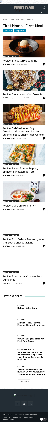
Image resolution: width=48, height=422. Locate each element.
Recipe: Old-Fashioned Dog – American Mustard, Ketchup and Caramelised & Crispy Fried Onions (23, 131)
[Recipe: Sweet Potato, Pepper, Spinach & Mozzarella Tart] (24, 154)
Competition (8, 31)
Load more (23, 381)
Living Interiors (20, 31)
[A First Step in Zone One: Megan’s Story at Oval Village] (9, 322)
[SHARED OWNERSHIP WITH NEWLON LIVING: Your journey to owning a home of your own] (9, 370)
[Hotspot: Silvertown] (9, 306)
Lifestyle (12, 20)
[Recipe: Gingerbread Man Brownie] (24, 80)
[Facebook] (17, 403)
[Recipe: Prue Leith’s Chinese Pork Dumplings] (24, 262)
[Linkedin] (30, 403)
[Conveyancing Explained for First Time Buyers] (9, 338)
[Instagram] (24, 403)
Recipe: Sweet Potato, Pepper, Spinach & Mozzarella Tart (20, 170)
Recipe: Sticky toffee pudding (20, 60)
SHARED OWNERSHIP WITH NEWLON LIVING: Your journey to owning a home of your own (31, 371)
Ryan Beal (6, 283)
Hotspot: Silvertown (27, 308)
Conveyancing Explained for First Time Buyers (30, 340)
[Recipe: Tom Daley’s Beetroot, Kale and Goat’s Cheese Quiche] (24, 225)
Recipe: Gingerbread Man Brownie (22, 94)
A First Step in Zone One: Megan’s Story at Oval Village (31, 324)
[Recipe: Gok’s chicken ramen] (24, 191)
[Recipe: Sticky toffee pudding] (24, 46)
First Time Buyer (9, 64)
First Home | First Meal (10, 56)
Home (5, 20)
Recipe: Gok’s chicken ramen (19, 205)
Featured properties (25, 349)
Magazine (21, 305)
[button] (43, 419)
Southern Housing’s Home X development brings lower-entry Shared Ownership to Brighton (30, 355)
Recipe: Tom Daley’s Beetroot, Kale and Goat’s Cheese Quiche (23, 241)
